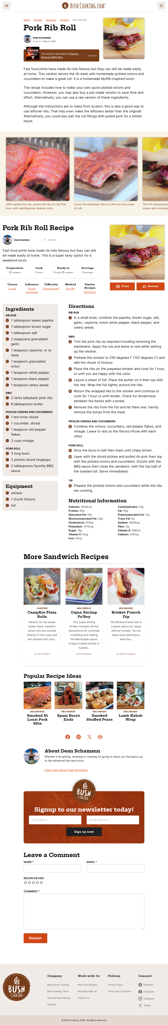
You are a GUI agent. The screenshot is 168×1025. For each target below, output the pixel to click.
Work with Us (89, 976)
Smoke (70, 288)
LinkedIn (51, 1004)
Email (92, 862)
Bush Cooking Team (58, 991)
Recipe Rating (34, 878)
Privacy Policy (115, 984)
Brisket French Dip (126, 614)
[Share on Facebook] (68, 737)
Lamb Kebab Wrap (131, 717)
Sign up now (84, 831)
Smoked (64, 20)
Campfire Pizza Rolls (42, 614)
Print (125, 286)
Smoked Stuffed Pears (99, 717)
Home (27, 20)
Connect (145, 976)
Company (54, 976)
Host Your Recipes (87, 984)
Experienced (51, 288)
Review (153, 286)
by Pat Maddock (84, 654)
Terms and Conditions (119, 991)
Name (29, 862)
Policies (114, 976)
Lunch (12, 288)
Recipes (38, 20)
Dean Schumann (42, 38)
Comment (32, 891)
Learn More (92, 55)
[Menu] (6, 6)
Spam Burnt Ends (68, 717)
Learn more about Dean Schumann (66, 770)
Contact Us (84, 997)
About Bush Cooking (58, 984)
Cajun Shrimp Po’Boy (84, 614)
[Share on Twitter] (89, 737)
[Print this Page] (100, 737)
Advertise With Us (87, 991)
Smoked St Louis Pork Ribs (37, 719)
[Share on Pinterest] (78, 737)
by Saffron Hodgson (126, 654)
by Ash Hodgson (42, 654)
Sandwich (90, 292)
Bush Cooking (84, 5)
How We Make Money (58, 997)
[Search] (161, 6)
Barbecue (51, 20)
